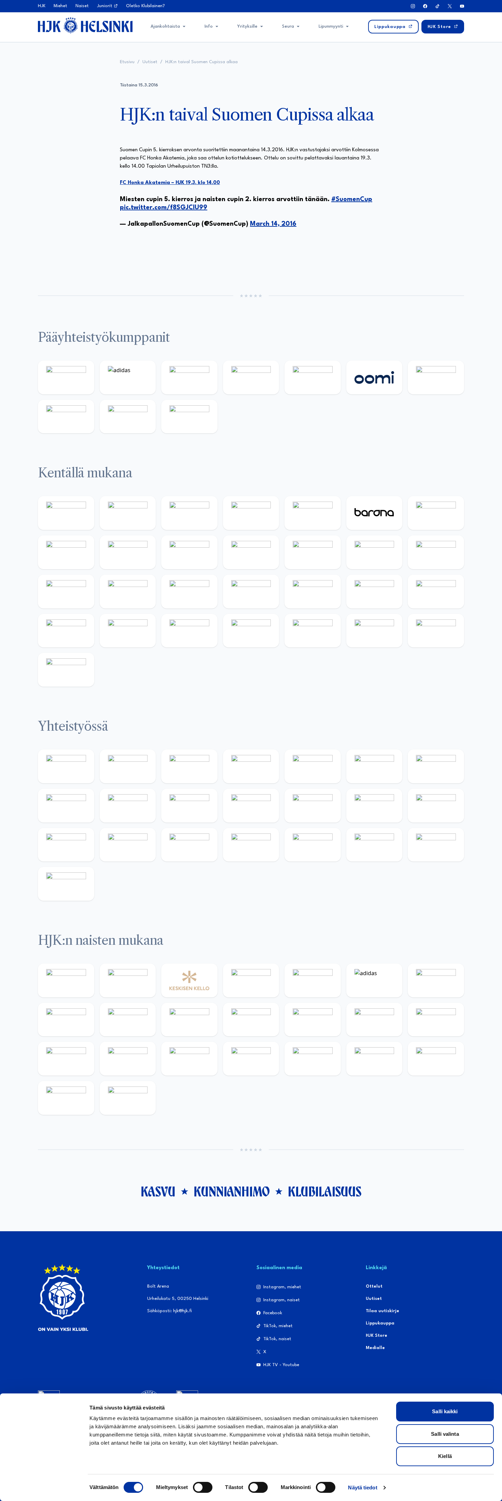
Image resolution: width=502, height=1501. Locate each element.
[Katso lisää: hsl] (374, 591)
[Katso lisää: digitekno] (128, 552)
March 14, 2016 (273, 224)
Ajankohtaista (165, 26)
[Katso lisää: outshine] (251, 806)
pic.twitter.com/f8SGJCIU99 (163, 208)
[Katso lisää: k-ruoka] (189, 631)
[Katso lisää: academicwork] (189, 591)
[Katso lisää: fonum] (66, 1020)
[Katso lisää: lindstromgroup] (128, 806)
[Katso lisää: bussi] (128, 591)
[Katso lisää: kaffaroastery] (312, 766)
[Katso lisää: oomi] (374, 377)
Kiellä (445, 1456)
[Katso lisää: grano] (128, 631)
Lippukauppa (380, 1323)
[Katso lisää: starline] (436, 552)
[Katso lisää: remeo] (436, 631)
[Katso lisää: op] (251, 377)
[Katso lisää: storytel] (66, 552)
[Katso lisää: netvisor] (312, 631)
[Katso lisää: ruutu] (312, 377)
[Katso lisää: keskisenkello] (189, 980)
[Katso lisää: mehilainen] (189, 417)
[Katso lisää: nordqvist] (312, 513)
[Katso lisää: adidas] (128, 377)
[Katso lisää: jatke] (189, 552)
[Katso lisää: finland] (436, 1020)
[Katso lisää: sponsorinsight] (66, 884)
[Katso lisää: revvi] (66, 377)
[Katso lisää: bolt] (436, 377)
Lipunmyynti (331, 26)
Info (209, 26)
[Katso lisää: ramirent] (312, 591)
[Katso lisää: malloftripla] (251, 591)
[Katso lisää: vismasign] (374, 631)
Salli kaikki (445, 1411)
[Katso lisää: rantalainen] (128, 980)
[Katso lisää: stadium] (128, 417)
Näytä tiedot (362, 1487)
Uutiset (149, 62)
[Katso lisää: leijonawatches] (251, 552)
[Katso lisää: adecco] (436, 513)
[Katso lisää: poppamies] (128, 766)
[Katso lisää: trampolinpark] (66, 766)
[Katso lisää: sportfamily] (374, 806)
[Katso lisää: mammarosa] (436, 845)
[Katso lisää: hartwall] (189, 377)
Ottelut (374, 1286)
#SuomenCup (351, 199)
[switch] (202, 1487)
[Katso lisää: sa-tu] (189, 806)
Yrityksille (247, 26)
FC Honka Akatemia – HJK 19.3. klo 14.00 (170, 182)
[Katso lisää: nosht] (189, 766)
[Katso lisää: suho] (312, 845)
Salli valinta (445, 1434)
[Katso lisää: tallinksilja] (66, 417)
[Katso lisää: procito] (374, 845)
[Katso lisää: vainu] (436, 980)
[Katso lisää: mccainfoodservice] (374, 766)
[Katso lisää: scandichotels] (66, 670)
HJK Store (376, 1335)
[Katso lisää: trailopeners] (251, 513)
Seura (288, 26)
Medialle (375, 1348)
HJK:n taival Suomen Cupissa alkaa (201, 62)
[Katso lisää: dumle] (66, 631)
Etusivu (127, 62)
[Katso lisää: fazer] (436, 591)
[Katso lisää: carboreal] (128, 513)
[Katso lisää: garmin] (312, 806)
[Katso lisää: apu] (312, 552)
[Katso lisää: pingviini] (189, 513)
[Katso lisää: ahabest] (189, 845)
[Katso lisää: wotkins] (436, 766)
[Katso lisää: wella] (251, 1020)
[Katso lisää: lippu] (436, 806)
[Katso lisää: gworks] (66, 845)
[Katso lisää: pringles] (66, 806)
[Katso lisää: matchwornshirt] (128, 845)
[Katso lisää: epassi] (312, 1020)
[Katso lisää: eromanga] (251, 766)
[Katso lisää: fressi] (189, 1020)
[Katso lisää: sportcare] (251, 845)
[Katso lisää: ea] (251, 631)
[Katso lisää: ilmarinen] (66, 591)
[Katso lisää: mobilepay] (66, 513)
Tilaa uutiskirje (382, 1311)
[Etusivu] (85, 25)
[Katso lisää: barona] (374, 513)
